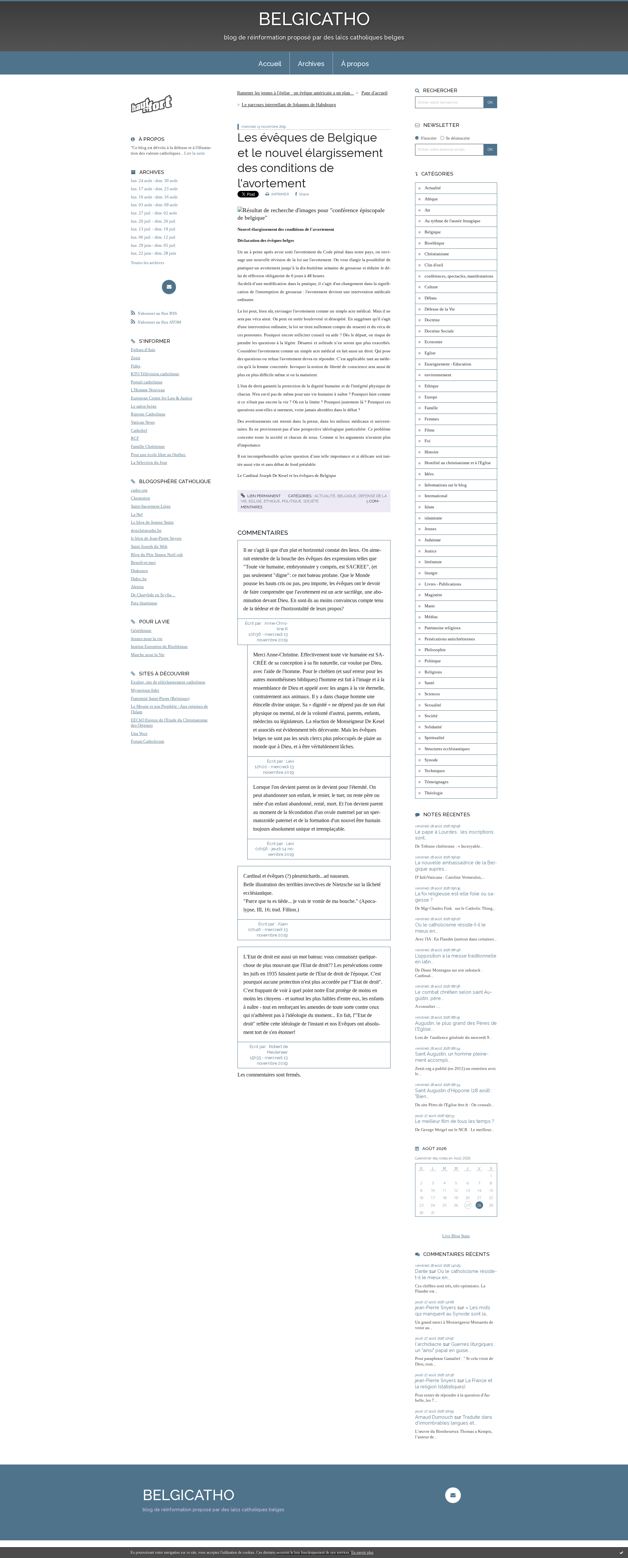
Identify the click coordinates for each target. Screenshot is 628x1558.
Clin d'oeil (434, 265)
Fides (135, 366)
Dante (421, 1271)
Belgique (346, 496)
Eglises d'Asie (143, 349)
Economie (434, 342)
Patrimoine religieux (443, 628)
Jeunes (430, 529)
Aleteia (137, 586)
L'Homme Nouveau (148, 390)
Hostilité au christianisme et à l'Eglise (458, 463)
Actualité (324, 496)
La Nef (137, 514)
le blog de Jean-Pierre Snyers (156, 538)
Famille (431, 408)
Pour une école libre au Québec (158, 454)
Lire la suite (194, 153)
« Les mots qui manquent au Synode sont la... (452, 1310)
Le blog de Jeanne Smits (152, 522)
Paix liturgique (144, 603)
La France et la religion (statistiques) (453, 1383)
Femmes (432, 419)
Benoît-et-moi (143, 562)
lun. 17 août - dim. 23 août (154, 189)
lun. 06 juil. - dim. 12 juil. (153, 237)
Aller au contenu (20, 5)
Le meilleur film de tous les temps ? (454, 1121)
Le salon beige (144, 406)
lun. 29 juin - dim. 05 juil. (153, 245)
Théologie (434, 793)
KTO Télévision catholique (155, 374)
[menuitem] (269, 63)
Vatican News (143, 422)
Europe (431, 397)
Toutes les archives (147, 263)
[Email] (169, 287)
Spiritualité (435, 738)
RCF (135, 438)
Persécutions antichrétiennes (450, 639)
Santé (429, 683)
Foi (427, 441)
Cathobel (139, 430)
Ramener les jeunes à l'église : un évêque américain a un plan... (295, 93)
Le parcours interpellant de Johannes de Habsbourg (289, 104)
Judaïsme (433, 540)
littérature (433, 562)
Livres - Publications (443, 584)
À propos (355, 64)
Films (429, 430)
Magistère (433, 595)
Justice (431, 551)
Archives (311, 64)
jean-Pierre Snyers (435, 1307)
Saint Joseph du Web (149, 546)
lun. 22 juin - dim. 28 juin (153, 253)
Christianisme (437, 254)
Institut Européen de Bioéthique (159, 646)
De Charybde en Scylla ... (153, 595)
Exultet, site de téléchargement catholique (168, 682)
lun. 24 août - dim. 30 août (154, 180)
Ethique (272, 501)
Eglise (255, 501)
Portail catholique (147, 382)
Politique (291, 501)
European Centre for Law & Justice (161, 398)
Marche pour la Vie (148, 654)
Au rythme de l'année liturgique (452, 221)
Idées (429, 474)
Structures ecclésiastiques (447, 749)
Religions (433, 672)
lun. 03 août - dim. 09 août (154, 205)
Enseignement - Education (448, 364)
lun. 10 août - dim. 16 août (154, 197)
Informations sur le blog (446, 485)
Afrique (431, 199)
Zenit (135, 358)
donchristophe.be (146, 530)
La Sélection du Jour (149, 462)
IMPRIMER (279, 194)
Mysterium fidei (145, 690)
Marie (430, 606)
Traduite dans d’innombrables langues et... (453, 1420)
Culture (431, 287)
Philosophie (435, 650)
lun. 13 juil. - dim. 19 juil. (153, 229)
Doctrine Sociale (439, 331)
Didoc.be (139, 579)
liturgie (431, 573)
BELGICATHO (314, 18)
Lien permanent (263, 496)
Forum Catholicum (147, 741)
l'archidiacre (428, 1344)
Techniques (435, 771)
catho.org (139, 490)
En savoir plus (362, 1552)
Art (427, 210)
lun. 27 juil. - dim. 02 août (154, 213)
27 (468, 1205)
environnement (438, 375)
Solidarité (433, 727)
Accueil (269, 64)
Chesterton (140, 498)
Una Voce (139, 733)
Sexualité (433, 705)
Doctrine (432, 320)
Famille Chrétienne (148, 446)
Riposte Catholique (148, 414)
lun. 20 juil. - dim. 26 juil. (153, 221)
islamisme (433, 518)
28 (479, 1205)
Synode (431, 760)
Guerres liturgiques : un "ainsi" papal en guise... (455, 1347)
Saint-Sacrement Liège (151, 506)
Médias (431, 617)
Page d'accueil (374, 93)
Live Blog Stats (456, 1236)
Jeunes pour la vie (147, 638)
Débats (431, 298)
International (436, 496)
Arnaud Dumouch (434, 1417)
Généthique (141, 630)
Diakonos (139, 570)
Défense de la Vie (440, 309)
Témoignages (436, 782)
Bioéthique (435, 243)
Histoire (432, 452)
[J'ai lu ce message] (621, 1552)
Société (311, 501)
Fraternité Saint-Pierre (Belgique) (160, 698)
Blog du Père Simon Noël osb (157, 554)
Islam (429, 507)
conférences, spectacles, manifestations (459, 276)
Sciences (432, 694)
